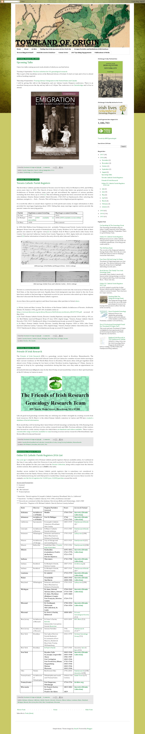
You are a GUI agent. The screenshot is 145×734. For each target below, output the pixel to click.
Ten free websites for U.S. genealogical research (50, 71)
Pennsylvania (49, 702)
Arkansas (30, 700)
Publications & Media (102, 52)
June (103, 192)
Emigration (30, 170)
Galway (41, 170)
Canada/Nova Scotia (51, 442)
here (77, 301)
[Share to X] (58, 167)
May (103, 195)
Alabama (24, 700)
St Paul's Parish (49, 648)
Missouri (26, 702)
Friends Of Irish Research (29, 352)
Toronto (65, 338)
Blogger (89, 728)
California (36, 700)
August (104, 172)
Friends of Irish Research (30, 356)
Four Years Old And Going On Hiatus (111, 259)
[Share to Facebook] (60, 167)
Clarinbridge (78, 85)
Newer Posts (21, 709)
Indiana (69, 700)
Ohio (43, 702)
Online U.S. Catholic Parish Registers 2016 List (40, 455)
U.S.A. (52, 170)
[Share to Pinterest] (62, 167)
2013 (102, 216)
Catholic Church (36, 338)
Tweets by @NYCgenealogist (107, 138)
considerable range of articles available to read (34, 431)
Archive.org (78, 564)
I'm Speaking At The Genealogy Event (112, 225)
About (26, 49)
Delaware (59, 700)
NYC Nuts (77, 619)
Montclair (53, 626)
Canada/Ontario (27, 338)
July (103, 189)
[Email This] (54, 167)
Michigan (44, 338)
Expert (36, 170)
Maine (80, 700)
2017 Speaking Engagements (81, 52)
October (104, 166)
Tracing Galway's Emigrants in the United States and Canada (55, 81)
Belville (47, 622)
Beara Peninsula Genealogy (117, 311)
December (105, 160)
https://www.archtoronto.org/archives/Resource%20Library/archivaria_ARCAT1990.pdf (49, 312)
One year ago (21, 460)
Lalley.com (78, 533)
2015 (102, 210)
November (105, 163)
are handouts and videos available (69, 429)
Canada (24, 170)
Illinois (64, 700)
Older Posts (89, 709)
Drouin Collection (58, 464)
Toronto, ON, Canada (29, 341)
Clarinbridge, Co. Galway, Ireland (32, 172)
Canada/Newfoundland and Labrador (33, 442)
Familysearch (79, 540)
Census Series (63, 52)
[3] (23, 236)
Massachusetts (77, 442)
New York (50, 338)
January (104, 207)
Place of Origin (58, 338)
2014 (102, 213)
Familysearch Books (81, 522)
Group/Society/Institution (64, 442)
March (104, 201)
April (104, 198)
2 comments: (46, 167)
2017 (102, 154)
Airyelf (76, 728)
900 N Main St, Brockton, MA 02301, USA (35, 444)
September (105, 169)
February (105, 204)
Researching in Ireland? (25, 52)
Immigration (47, 170)
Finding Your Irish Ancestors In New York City (55, 49)
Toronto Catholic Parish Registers (33, 183)
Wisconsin (57, 702)
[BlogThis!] (56, 167)
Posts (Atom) (29, 713)
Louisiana (74, 700)
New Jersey (32, 702)
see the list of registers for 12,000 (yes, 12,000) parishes (43, 478)
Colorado (52, 700)
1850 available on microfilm (70, 218)
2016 (102, 157)
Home (19, 49)
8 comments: (46, 697)
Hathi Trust (78, 675)
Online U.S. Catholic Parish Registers (111, 237)
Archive (34, 49)
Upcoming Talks (25, 62)
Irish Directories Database (46, 52)
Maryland (85, 700)
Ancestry (77, 673)
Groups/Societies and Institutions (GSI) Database (91, 49)
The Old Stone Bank (106, 248)
